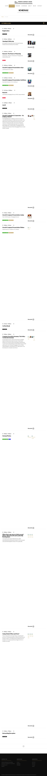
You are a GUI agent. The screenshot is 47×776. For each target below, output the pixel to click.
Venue (33, 766)
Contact (39, 5)
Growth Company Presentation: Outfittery (14, 80)
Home (6, 5)
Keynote (4, 92)
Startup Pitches (6, 436)
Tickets (33, 764)
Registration (5, 30)
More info (30, 34)
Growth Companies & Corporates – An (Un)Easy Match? (13, 116)
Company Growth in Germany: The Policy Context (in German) (13, 337)
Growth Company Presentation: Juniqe (13, 215)
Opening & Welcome (8, 41)
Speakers (18, 5)
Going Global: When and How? (10, 634)
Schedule (11, 5)
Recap (34, 5)
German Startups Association (7, 762)
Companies (24, 5)
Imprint (2, 766)
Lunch (4, 105)
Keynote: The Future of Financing (11, 53)
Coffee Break (6, 326)
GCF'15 (33, 763)
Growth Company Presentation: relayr (13, 67)
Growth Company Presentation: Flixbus (13, 227)
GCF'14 (33, 762)
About (30, 5)
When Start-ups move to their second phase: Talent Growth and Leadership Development (12, 536)
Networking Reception (8, 733)
